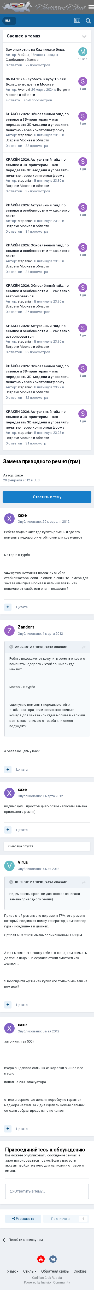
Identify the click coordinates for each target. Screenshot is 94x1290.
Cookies (80, 1271)
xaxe (19, 475)
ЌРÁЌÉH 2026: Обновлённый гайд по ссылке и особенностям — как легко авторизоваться (37, 290)
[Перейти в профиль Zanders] (9, 630)
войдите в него (31, 1165)
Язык (11, 1271)
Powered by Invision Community (47, 1282)
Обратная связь (55, 1271)
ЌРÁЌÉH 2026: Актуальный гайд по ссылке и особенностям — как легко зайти (37, 210)
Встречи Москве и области (27, 140)
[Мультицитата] (7, 607)
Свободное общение (22, 60)
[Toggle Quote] (11, 647)
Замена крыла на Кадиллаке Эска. (35, 49)
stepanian (25, 135)
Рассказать (24, 1219)
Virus (23, 862)
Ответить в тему (47, 497)
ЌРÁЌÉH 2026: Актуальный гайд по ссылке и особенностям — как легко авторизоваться (37, 331)
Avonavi (24, 89)
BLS (37, 480)
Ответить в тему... (29, 1191)
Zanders (26, 627)
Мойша (23, 55)
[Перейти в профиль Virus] (9, 866)
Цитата (22, 607)
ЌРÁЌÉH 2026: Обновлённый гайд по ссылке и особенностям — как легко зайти (37, 250)
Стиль (28, 1271)
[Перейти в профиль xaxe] (9, 518)
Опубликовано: (43, 521)
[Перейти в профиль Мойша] (82, 51)
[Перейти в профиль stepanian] (82, 81)
